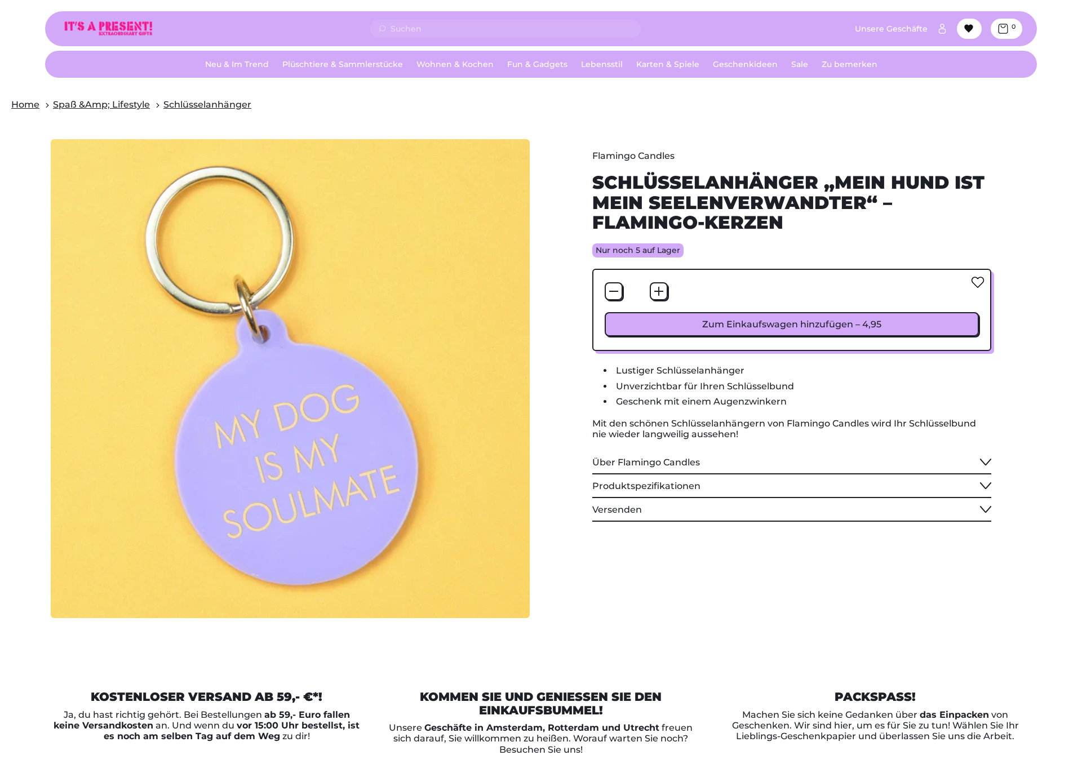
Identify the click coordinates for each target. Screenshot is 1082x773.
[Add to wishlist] (977, 282)
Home (25, 104)
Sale (799, 64)
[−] (614, 291)
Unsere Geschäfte (891, 29)
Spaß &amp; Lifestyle (101, 104)
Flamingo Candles (633, 155)
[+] (659, 291)
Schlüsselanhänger (207, 104)
